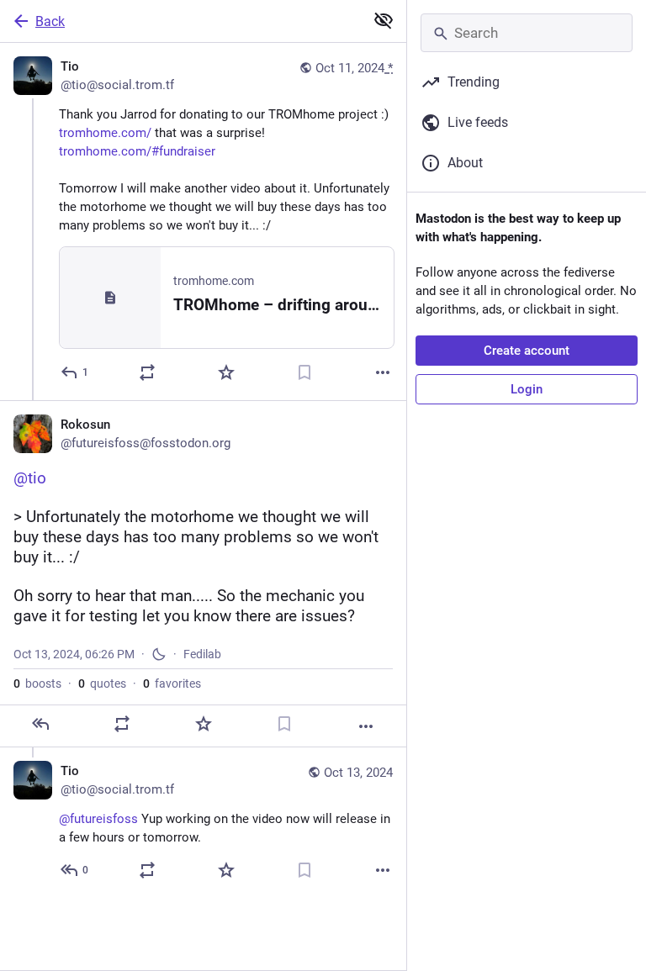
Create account (526, 350)
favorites (172, 683)
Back (50, 21)
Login (527, 389)
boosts (37, 683)
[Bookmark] (304, 372)
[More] (383, 372)
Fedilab (202, 654)
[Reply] (40, 724)
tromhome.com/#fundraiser (137, 151)
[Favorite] (226, 372)
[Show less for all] (383, 20)
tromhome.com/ (105, 132)
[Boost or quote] (147, 372)
